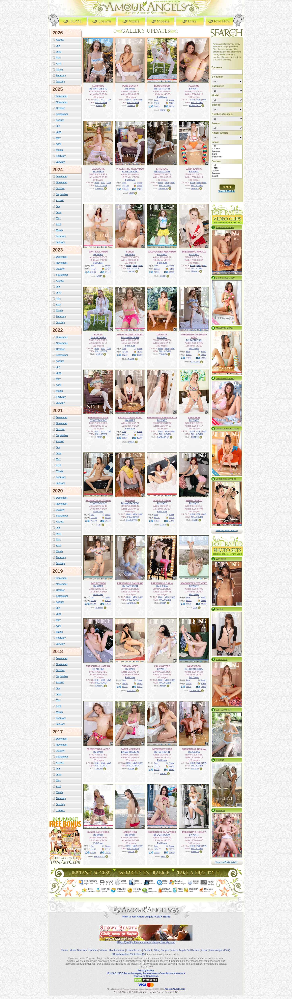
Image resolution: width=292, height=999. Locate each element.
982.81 (157, 518)
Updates (93, 950)
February (61, 75)
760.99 (203, 601)
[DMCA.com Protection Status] (146, 981)
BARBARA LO (195, 106)
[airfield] (227, 170)
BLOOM (98, 334)
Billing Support (161, 950)
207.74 (108, 521)
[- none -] (227, 148)
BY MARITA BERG (98, 88)
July (58, 45)
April (58, 63)
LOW (109, 100)
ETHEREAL (162, 169)
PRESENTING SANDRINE (130, 583)
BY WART (130, 88)
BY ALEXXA (98, 171)
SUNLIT (130, 251)
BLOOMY (130, 500)
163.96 (139, 355)
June (58, 51)
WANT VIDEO (194, 666)
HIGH (97, 100)
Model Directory (78, 950)
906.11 (125, 435)
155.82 (108, 852)
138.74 (108, 604)
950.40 (93, 849)
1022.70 (93, 521)
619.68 (203, 683)
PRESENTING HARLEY (194, 832)
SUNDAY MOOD (194, 500)
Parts (156, 100)
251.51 (139, 189)
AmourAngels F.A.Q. (220, 950)
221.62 (171, 521)
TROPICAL (162, 334)
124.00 (203, 687)
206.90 (203, 604)
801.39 (125, 438)
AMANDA (131, 691)
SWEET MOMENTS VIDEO (130, 334)
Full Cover (162, 97)
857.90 (93, 604)
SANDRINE (163, 188)
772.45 (188, 358)
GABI (195, 608)
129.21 (139, 687)
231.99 (171, 852)
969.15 (93, 601)
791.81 (171, 103)
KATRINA (99, 188)
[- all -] (227, 146)
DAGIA (131, 442)
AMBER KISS (130, 832)
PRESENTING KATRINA (98, 666)
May (58, 57)
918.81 (157, 103)
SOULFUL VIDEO (162, 500)
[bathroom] (227, 156)
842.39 (93, 272)
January (60, 81)
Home (64, 950)
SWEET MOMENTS (130, 749)
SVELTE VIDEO (98, 583)
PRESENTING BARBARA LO (162, 417)
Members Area (117, 950)
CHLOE (131, 852)
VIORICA (131, 106)
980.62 (125, 683)
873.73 (171, 849)
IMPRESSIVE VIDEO (162, 749)
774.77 (108, 269)
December (61, 96)
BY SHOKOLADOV (194, 669)
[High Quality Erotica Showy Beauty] (146, 939)
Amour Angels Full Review (185, 950)
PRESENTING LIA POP (98, 749)
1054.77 (157, 849)
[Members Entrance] (143, 876)
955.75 (157, 766)
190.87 (139, 438)
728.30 (203, 355)
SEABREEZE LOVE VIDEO (193, 583)
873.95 (188, 355)
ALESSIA (99, 608)
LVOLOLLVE (195, 691)
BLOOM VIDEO (162, 86)
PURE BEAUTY (130, 86)
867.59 (125, 687)
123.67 (203, 358)
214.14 (108, 272)
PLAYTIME (194, 86)
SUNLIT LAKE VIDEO (98, 832)
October (60, 108)
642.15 (188, 687)
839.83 (93, 852)
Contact (147, 950)
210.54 (171, 106)
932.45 (157, 852)
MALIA (163, 686)
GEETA (99, 106)
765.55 (139, 435)
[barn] (227, 154)
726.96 (188, 683)
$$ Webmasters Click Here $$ (128, 954)
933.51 (157, 269)
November (61, 102)
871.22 (157, 521)
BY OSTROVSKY (130, 171)
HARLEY (195, 437)
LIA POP (131, 271)
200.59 (171, 272)
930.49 (188, 601)
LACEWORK (98, 169)
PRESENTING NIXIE (98, 417)
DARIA (163, 603)
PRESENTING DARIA (162, 583)
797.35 (171, 518)
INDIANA (195, 769)
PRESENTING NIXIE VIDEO (130, 169)
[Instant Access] (90, 876)
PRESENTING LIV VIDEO (98, 500)
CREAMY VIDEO (130, 666)
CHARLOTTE (131, 520)
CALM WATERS (162, 666)
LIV (99, 525)
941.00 (108, 518)
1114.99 (125, 186)
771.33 (171, 766)
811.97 (108, 849)
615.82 (139, 352)
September (62, 114)
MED (103, 100)
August (60, 39)
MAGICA (195, 188)
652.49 (125, 355)
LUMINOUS (98, 86)
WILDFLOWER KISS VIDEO (162, 251)
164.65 (171, 770)
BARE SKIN (194, 417)
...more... (60, 810)
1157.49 (94, 518)
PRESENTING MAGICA (194, 251)
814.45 (157, 106)
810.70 (108, 601)
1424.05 (125, 189)
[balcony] (227, 151)
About (204, 950)
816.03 (139, 683)
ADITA (99, 276)
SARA (163, 856)
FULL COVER (101, 103)
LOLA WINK (99, 856)
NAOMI (131, 359)
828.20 (157, 272)
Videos (103, 950)
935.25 (139, 186)
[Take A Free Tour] (199, 876)
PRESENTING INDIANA (194, 749)
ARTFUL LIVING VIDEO (130, 417)
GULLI (163, 276)
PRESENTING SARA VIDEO (162, 832)
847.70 (157, 770)
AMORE (163, 110)
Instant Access (134, 950)
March (59, 69)
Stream (171, 100)
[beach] (227, 176)
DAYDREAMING (194, 169)
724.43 (125, 352)
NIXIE (131, 193)
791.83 (171, 269)
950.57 (93, 269)
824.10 (188, 604)
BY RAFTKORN (162, 88)
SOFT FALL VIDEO (98, 251)
